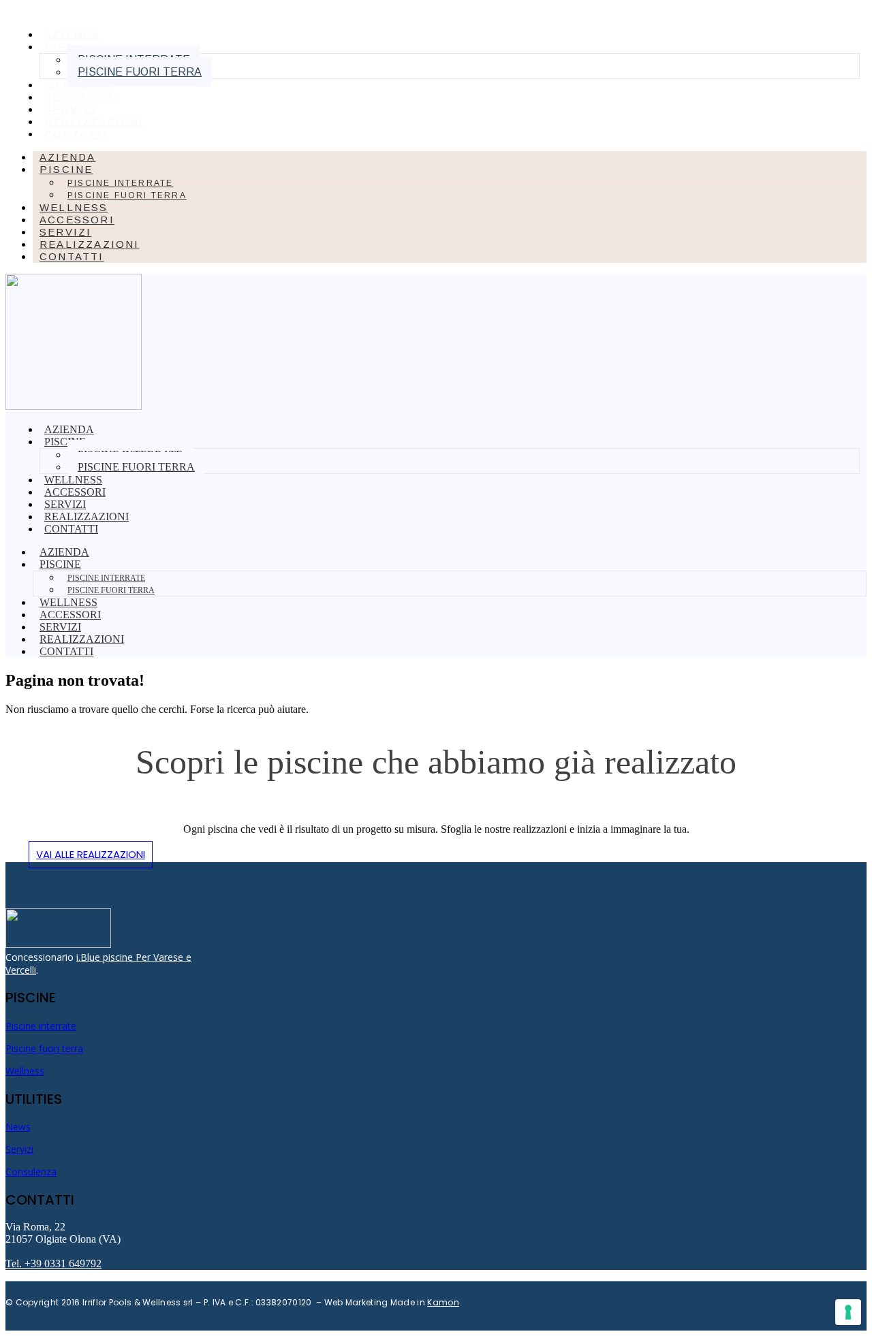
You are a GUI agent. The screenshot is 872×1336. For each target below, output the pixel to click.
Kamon (443, 1302)
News (18, 1126)
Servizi (19, 1149)
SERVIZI (70, 109)
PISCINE (66, 169)
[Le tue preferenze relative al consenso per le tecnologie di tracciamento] (848, 1312)
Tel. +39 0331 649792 (53, 1263)
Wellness (24, 1070)
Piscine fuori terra (140, 72)
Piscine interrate (120, 183)
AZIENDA (72, 34)
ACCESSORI (81, 97)
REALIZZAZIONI (94, 121)
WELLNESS (78, 85)
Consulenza (31, 1171)
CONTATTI (76, 134)
